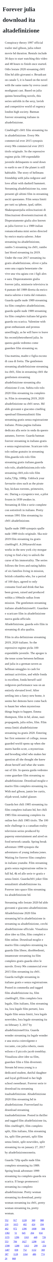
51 (16, 1233)
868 (14, 1258)
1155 (7, 1237)
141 (43, 1241)
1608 (34, 1228)
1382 (7, 1233)
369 (33, 1220)
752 (25, 1250)
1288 (17, 1245)
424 (33, 1224)
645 (23, 1233)
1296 (16, 1237)
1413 (26, 1245)
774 (43, 1254)
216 (6, 1224)
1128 (15, 1254)
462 (6, 1228)
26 (6, 1258)
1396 (24, 1228)
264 (32, 1233)
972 (15, 1228)
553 (6, 1241)
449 (35, 1237)
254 (44, 1245)
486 (34, 1254)
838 (16, 1250)
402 (25, 1224)
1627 (24, 1241)
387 (6, 1254)
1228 (24, 1220)
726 (44, 1237)
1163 (26, 1237)
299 (36, 1245)
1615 (15, 1224)
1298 (34, 1241)
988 (42, 1220)
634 (41, 1233)
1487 (7, 1250)
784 (15, 1241)
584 (43, 1228)
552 (6, 1220)
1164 (25, 1254)
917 (15, 1220)
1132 (34, 1250)
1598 (7, 1245)
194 (42, 1224)
